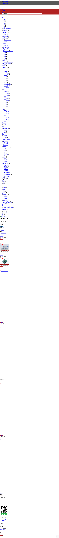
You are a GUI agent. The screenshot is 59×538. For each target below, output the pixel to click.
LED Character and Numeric (7, 40)
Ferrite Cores (4, 211)
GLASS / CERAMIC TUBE (6, 128)
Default (2, 69)
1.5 (4, 21)
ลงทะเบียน (2, 535)
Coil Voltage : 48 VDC (5, 198)
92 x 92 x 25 (7, 120)
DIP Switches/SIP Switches (6, 206)
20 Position (1, 324)
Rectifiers (5, 75)
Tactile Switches (5, 208)
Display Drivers (6, 166)
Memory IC (4, 157)
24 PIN (5, 56)
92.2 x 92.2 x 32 (7, 114)
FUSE (2, 126)
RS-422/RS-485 (6, 154)
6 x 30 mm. (5, 130)
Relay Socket (4, 59)
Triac (5, 99)
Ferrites (2, 122)
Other (2, 179)
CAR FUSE (4, 127)
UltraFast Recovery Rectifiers (7, 84)
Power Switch (6, 170)
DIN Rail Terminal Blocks (6, 48)
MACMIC (4, 186)
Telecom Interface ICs (7, 155)
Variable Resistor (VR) (4, 212)
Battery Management (6, 165)
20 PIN (5, 55)
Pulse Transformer (4, 192)
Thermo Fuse (4, 131)
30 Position (1, 236)
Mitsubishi (4, 187)
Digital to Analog (5, 141)
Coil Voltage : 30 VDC (5, 197)
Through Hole (6, 31)
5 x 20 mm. (5, 129)
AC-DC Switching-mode (7, 164)
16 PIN (5, 54)
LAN (4, 151)
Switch (2, 205)
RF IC (3, 177)
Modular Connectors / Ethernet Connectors (8, 51)
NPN (5, 101)
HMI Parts (3, 133)
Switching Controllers (6, 173)
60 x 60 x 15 (7, 112)
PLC (2, 180)
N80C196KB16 (2, 230)
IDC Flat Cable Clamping (6, 50)
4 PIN (5, 64)
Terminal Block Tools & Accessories (8, 62)
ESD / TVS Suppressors (5, 144)
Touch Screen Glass (4, 209)
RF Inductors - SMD (5, 135)
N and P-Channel (6, 91)
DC (3, 109)
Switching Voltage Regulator (7, 174)
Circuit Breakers (3, 42)
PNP (4, 105)
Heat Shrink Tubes (5, 20)
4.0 (4, 25)
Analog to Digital (5, 137)
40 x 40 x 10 (7, 111)
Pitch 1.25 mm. (4, 125)
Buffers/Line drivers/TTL (7, 147)
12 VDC (5, 110)
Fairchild (4, 182)
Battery (2, 17)
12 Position (1, 255)
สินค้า (2, 9)
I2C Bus (5, 150)
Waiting (2, 215)
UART (5, 156)
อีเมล (1, 532)
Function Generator (5, 145)
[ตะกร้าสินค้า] (3, 12)
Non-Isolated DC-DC (5, 67)
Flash (5, 160)
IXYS (3, 185)
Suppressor (5, 81)
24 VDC (5, 115)
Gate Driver (5, 167)
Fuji (3, 183)
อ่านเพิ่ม (1, 243)
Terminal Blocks (5, 61)
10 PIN (5, 52)
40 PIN (5, 57)
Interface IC (4, 146)
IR (3, 184)
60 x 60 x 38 (7, 118)
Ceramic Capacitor (5, 30)
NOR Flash (5, 161)
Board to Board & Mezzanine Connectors (8, 46)
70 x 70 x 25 (7, 119)
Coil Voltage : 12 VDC (5, 194)
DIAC (5, 96)
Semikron (4, 189)
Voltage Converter (6, 175)
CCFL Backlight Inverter (4, 38)
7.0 (4, 27)
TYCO (4, 190)
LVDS (5, 152)
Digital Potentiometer (5, 140)
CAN (5, 148)
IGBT (3, 88)
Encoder (3, 107)
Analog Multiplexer (5, 136)
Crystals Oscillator (4, 65)
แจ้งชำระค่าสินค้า (4, 519)
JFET (3, 89)
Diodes (4, 70)
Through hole (5, 41)
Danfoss (4, 181)
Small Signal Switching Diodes (7, 77)
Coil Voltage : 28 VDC (5, 196)
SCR (4, 97)
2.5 (4, 23)
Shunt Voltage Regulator (7, 171)
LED (3, 39)
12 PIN (5, 53)
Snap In (5, 33)
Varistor (3, 214)
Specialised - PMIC (6, 172)
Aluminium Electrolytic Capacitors (7, 28)
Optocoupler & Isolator (5, 163)
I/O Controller (6, 149)
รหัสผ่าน (1, 526)
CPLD (5, 158)
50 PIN (5, 58)
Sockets (4, 60)
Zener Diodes (6, 86)
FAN (2, 108)
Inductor (3, 134)
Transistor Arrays (5, 178)
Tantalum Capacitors (5, 36)
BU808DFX (1, 437)
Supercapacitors (5, 35)
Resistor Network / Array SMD (6, 201)
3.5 (4, 24)
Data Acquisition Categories (6, 139)
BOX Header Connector (6, 47)
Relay (2, 193)
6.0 (4, 26)
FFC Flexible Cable (4, 123)
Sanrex (4, 188)
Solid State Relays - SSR (5, 200)
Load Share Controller (6, 168)
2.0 (4, 22)
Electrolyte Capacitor (5, 32)
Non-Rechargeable (5, 18)
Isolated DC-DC (5, 66)
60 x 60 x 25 (7, 113)
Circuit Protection (4, 43)
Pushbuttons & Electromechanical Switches (8, 207)
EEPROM (5, 159)
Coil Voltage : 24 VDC (5, 195)
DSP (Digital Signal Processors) (8, 142)
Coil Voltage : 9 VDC (5, 199)
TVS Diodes (5, 82)
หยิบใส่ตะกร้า (2, 226)
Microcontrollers (6, 143)
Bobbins (4, 210)
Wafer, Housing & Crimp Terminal (7, 63)
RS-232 (5, 153)
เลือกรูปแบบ (1, 238)
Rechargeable (4, 19)
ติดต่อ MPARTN (3, 10)
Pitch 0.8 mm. (4, 124)
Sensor (2, 204)
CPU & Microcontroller (6, 138)
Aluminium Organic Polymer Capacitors (9, 29)
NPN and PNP (6, 103)
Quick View (1, 239)
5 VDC (5, 121)
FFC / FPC (4, 49)
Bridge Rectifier (6, 71)
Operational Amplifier (5, 162)
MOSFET (4, 90)
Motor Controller (6, 169)
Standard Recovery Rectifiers (7, 79)
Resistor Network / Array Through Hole (7, 202)
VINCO (4, 191)
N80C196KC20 (2, 242)
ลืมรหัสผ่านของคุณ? (2, 529)
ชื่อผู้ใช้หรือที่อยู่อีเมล (3, 525)
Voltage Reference (6, 176)
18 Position (1, 493)
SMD (5, 44)
